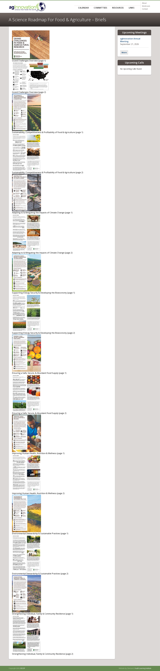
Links (131, 7)
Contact (145, 9)
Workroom (146, 6)
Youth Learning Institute (143, 668)
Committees (100, 7)
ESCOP (22, 668)
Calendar (83, 7)
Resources (118, 7)
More (124, 52)
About (144, 3)
